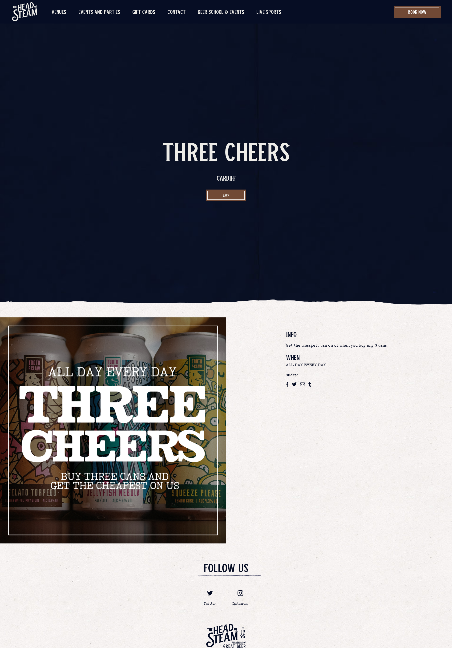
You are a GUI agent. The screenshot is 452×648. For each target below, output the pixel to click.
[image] (24, 11)
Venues (59, 11)
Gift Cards (143, 11)
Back (226, 195)
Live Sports (268, 11)
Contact (176, 11)
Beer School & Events (221, 11)
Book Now (417, 12)
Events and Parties (99, 11)
